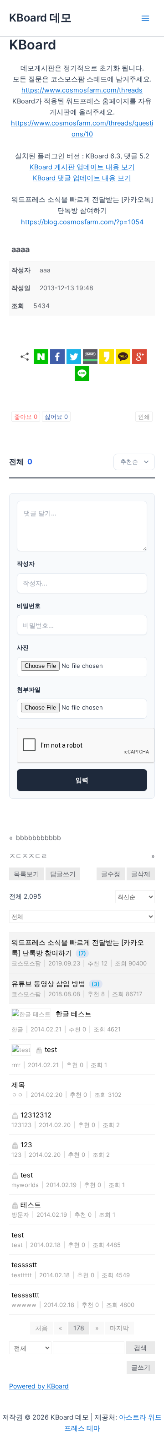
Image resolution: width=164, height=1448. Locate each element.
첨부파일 (29, 689)
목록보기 (26, 874)
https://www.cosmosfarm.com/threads (82, 90)
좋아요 (25, 416)
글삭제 (140, 874)
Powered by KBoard (39, 1386)
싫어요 (56, 416)
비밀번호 (29, 605)
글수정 (110, 874)
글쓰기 (140, 1367)
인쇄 (144, 416)
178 (78, 1328)
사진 (23, 647)
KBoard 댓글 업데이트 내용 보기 (82, 178)
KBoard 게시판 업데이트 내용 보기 (82, 167)
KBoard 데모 (40, 17)
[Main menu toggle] (145, 18)
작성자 (26, 563)
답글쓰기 (63, 874)
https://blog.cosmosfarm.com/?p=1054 (82, 222)
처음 (41, 1328)
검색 (140, 1347)
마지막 (119, 1328)
